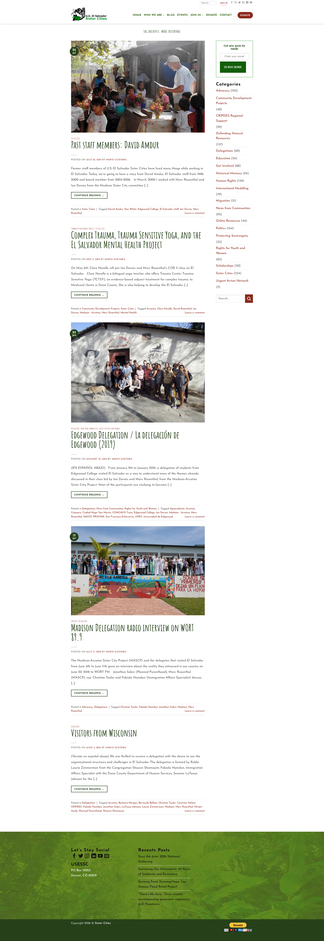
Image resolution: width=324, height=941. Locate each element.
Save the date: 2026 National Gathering (159, 859)
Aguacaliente (177, 508)
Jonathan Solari (167, 707)
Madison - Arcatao (90, 312)
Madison (182, 707)
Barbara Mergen (127, 803)
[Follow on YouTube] (251, 2)
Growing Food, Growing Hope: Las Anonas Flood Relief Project (162, 884)
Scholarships (224, 265)
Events (182, 15)
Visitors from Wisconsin (104, 733)
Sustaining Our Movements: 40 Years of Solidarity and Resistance (164, 871)
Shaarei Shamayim (113, 811)
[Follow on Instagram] (235, 2)
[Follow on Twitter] (239, 2)
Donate (211, 15)
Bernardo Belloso (148, 803)
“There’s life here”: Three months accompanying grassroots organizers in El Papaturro (164, 899)
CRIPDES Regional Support (229, 118)
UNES (138, 517)
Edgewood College (148, 209)
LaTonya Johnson (131, 807)
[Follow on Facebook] (232, 2)
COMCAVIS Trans (122, 512)
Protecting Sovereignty (232, 235)
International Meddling (232, 188)
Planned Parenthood (90, 811)
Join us (195, 15)
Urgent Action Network (232, 280)
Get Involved (225, 165)
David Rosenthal (182, 309)
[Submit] (249, 298)
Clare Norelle (164, 309)
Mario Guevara (116, 160)
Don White (130, 209)
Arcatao (151, 309)
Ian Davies (186, 209)
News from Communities (89, 428)
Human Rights (226, 180)
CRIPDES (76, 807)
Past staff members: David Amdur (115, 145)
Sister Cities (75, 138)
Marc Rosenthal (110, 312)
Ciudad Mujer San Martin (96, 512)
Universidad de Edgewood (158, 517)
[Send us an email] (243, 2)
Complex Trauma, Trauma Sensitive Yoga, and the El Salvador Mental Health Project (136, 239)
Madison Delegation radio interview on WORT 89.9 (132, 632)
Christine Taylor (129, 707)
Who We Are (153, 15)
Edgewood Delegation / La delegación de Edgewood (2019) (125, 439)
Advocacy (74, 621)
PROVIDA (98, 517)
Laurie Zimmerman (153, 807)
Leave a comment (195, 213)
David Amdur (115, 209)
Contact (226, 15)
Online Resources (228, 220)
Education (223, 158)
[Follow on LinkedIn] (247, 2)
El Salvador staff (169, 209)
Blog (171, 15)
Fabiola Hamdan (148, 707)
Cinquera (76, 512)
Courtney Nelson (186, 803)
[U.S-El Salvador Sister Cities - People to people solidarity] (90, 15)
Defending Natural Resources (229, 136)
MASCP (87, 517)
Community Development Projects (83, 228)
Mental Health (129, 312)
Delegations (75, 428)
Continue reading (89, 195)
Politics (221, 228)
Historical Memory (229, 173)
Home (137, 15)
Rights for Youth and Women (109, 428)
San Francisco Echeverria (120, 517)
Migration (223, 200)
